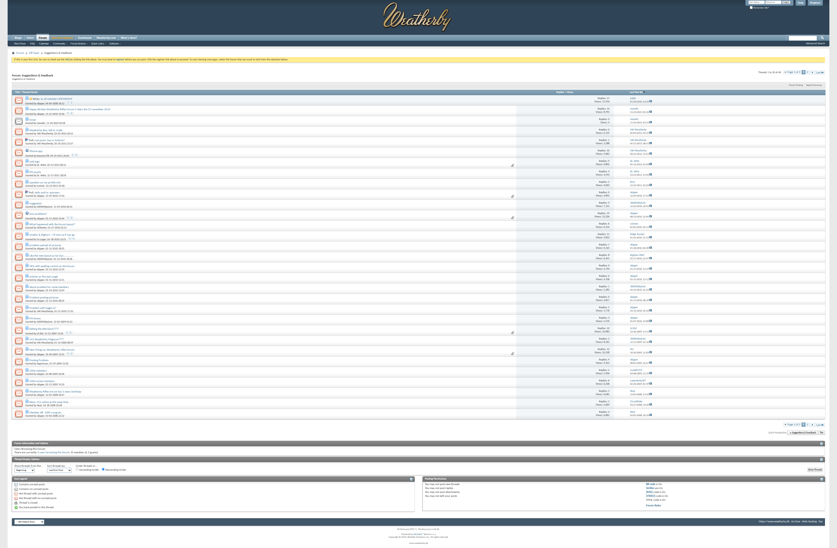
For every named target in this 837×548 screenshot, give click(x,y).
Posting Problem (38, 360)
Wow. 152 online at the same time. (49, 402)
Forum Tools (795, 85)
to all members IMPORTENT (56, 99)
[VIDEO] (650, 496)
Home (30, 37)
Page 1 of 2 (794, 72)
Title (17, 92)
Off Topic (34, 53)
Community (59, 43)
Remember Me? (761, 8)
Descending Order (115, 470)
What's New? (129, 37)
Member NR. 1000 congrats (45, 412)
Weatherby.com (106, 37)
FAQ (32, 43)
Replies (560, 92)
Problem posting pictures (43, 297)
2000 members (38, 370)
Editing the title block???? (44, 329)
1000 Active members (42, 381)
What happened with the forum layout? (52, 224)
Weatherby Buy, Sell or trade (45, 130)
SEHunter (41, 228)
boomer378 (43, 156)
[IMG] (649, 492)
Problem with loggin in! (42, 308)
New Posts (20, 43)
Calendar (44, 43)
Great (32, 119)
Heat (39, 405)
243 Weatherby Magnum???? (46, 339)
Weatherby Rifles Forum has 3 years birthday (55, 391)
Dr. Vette (41, 165)
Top (821, 433)
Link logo (34, 161)
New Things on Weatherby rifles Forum (51, 349)
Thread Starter (30, 92)
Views (570, 92)
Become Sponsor (62, 37)
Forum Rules (653, 505)
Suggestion (35, 203)
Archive (795, 521)
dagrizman (42, 363)
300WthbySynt (44, 207)
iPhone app (36, 151)
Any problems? (38, 214)
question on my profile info (45, 182)
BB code (650, 484)
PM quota (35, 172)
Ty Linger (41, 239)
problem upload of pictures (45, 245)
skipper (40, 103)
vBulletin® (418, 534)
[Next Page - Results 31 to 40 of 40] (812, 73)
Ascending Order (89, 470)
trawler (40, 186)
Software (114, 43)
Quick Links (97, 43)
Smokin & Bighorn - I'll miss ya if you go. (52, 234)
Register (815, 2)
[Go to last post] (650, 102)
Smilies (650, 488)
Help (800, 2)
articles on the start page (43, 276)
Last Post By (636, 92)
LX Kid (40, 333)
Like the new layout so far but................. (51, 255)
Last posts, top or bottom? (50, 140)
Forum (43, 37)
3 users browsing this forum (53, 452)
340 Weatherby (45, 133)
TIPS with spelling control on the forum (51, 266)
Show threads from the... (28, 466)
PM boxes (35, 318)
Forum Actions (78, 43)
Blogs (18, 37)
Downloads (85, 37)
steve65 (41, 123)
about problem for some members (49, 287)
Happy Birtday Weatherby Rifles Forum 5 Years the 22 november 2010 (69, 109)
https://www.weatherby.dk (774, 521)
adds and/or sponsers (47, 192)
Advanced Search (815, 43)
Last (818, 72)
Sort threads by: (56, 466)
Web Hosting (809, 521)
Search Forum (813, 85)
